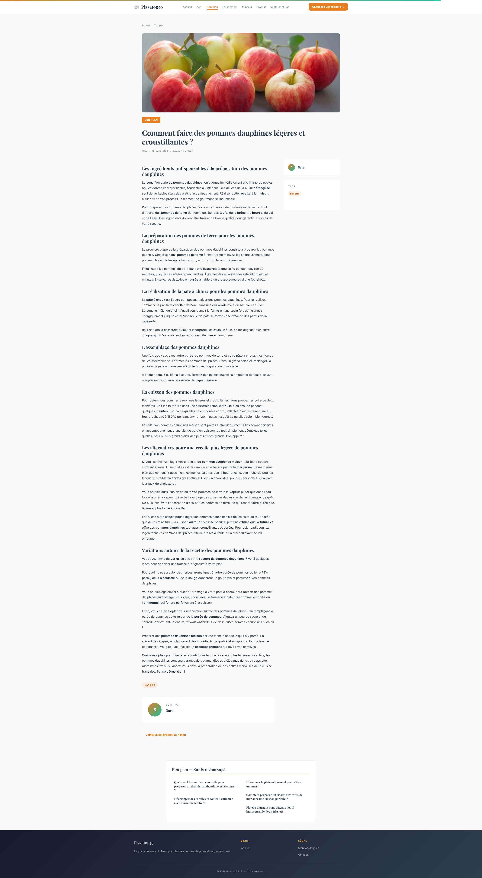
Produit (261, 6)
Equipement (229, 6)
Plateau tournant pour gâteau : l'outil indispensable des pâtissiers (270, 809)
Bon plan (212, 6)
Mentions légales (308, 848)
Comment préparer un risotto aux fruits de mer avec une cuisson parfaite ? (274, 797)
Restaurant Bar (279, 6)
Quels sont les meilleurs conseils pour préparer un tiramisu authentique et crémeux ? (204, 786)
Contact (303, 854)
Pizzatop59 (148, 7)
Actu (199, 6)
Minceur (247, 6)
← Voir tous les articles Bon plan (164, 735)
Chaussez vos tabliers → (328, 6)
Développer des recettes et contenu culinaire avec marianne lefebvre (203, 801)
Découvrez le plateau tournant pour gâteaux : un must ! (275, 784)
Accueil (187, 6)
